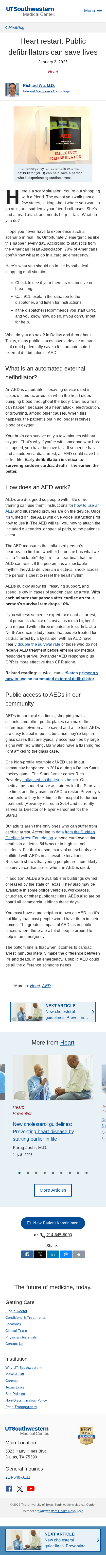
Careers (11, 1381)
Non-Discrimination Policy (26, 1400)
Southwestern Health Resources (60, 1511)
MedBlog (16, 27)
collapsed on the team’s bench (50, 780)
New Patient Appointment (56, 1223)
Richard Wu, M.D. (39, 86)
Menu (90, 10)
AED (46, 986)
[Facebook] (9, 1490)
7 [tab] (70, 1174)
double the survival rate (39, 644)
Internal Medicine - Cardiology (46, 91)
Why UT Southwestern (23, 1367)
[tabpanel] (53, 1106)
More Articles (53, 1190)
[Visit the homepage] (30, 11)
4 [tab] (45, 1174)
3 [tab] (36, 1174)
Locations (13, 1324)
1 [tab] (19, 1174)
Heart (35, 986)
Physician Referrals (21, 1337)
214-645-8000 (59, 1235)
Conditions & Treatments (25, 1317)
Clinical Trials (16, 1331)
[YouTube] (31, 1490)
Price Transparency (21, 1407)
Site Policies (15, 1394)
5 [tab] (53, 1174)
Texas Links (15, 1387)
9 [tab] (86, 1174)
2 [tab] (28, 1174)
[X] (20, 1490)
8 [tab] (78, 1174)
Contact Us (14, 1344)
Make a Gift (14, 1374)
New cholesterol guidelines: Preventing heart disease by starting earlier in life (66, 1012)
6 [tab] (61, 1174)
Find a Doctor (16, 1311)
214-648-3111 (18, 1477)
